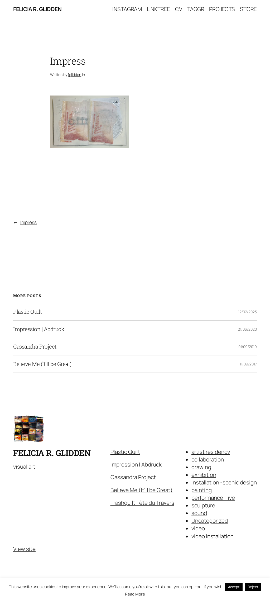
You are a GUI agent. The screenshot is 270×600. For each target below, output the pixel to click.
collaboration (207, 459)
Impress (28, 222)
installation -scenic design (224, 482)
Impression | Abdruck (38, 329)
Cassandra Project (34, 346)
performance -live (213, 497)
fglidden (74, 74)
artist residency (210, 451)
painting (201, 490)
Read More (135, 594)
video (198, 528)
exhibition (203, 474)
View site (24, 549)
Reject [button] (253, 586)
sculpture (203, 505)
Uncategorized (209, 520)
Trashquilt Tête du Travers (142, 502)
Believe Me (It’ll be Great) (42, 364)
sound (199, 513)
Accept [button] (233, 586)
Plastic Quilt (27, 311)
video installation (212, 536)
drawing (201, 467)
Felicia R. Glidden (37, 9)
